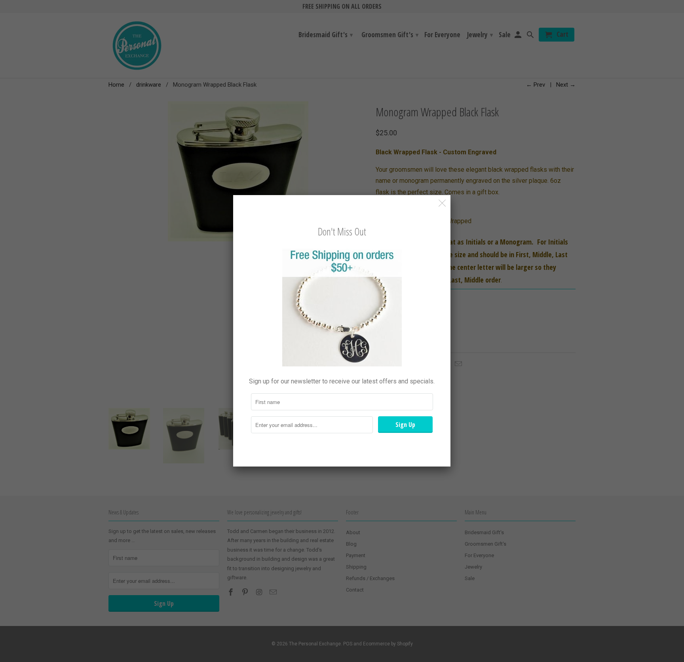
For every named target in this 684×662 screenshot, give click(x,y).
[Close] (442, 203)
